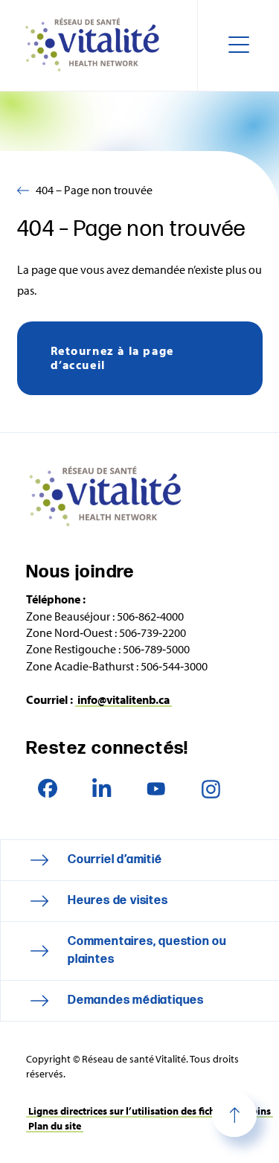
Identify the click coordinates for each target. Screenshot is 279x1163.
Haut (234, 1114)
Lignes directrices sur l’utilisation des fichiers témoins (149, 1111)
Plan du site (54, 1125)
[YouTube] (156, 788)
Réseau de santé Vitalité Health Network (98, 45)
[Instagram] (210, 788)
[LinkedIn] (101, 788)
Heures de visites (118, 901)
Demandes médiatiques (136, 1000)
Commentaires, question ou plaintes (147, 951)
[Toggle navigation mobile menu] (238, 45)
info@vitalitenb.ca (123, 699)
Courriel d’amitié (115, 860)
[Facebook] (47, 788)
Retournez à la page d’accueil (112, 357)
